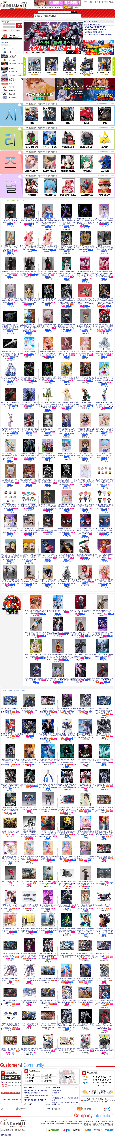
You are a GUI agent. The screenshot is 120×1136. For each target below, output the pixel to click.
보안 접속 (6, 22)
